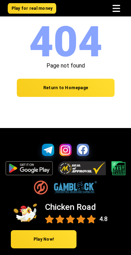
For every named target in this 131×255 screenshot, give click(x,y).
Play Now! (44, 239)
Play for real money (32, 8)
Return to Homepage (65, 88)
